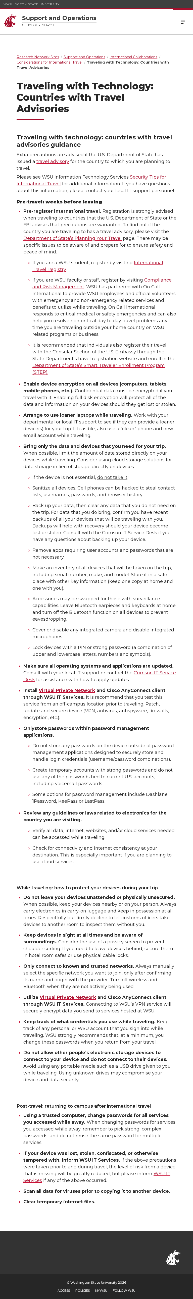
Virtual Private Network (67, 690)
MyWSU (101, 1290)
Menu (183, 21)
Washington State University (32, 4)
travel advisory (52, 161)
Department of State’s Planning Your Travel (72, 238)
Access (64, 1290)
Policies (82, 1290)
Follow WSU (124, 1290)
